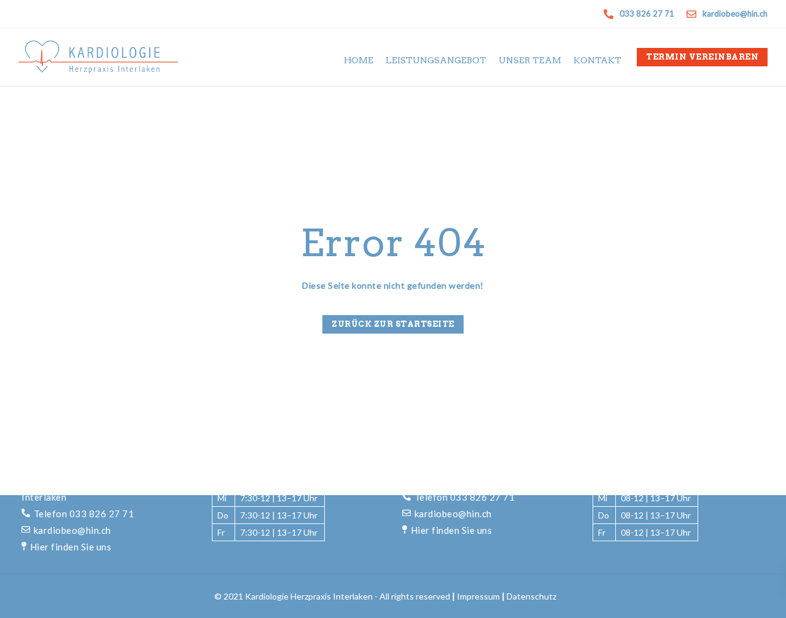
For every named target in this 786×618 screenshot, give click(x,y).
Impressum (478, 596)
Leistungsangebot (436, 60)
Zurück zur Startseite (393, 324)
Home (358, 60)
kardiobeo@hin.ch (72, 530)
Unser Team (530, 60)
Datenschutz (531, 596)
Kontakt (597, 60)
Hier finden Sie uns (71, 546)
